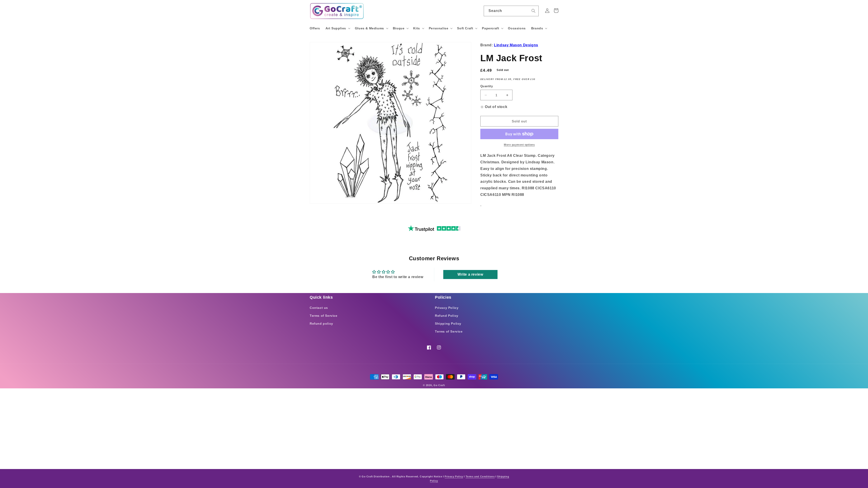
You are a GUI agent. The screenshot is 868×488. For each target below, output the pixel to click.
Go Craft (439, 385)
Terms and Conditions (480, 476)
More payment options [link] (519, 144)
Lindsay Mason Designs (516, 45)
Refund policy (321, 323)
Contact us (319, 308)
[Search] (533, 11)
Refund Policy (446, 315)
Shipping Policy (448, 323)
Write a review (470, 274)
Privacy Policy (446, 308)
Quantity (486, 86)
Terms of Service (323, 315)
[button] (337, 28)
